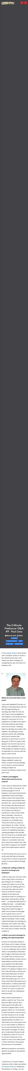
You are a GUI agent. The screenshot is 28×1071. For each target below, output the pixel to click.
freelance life (9, 644)
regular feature (11, 653)
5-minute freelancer (11, 641)
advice (20, 641)
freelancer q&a (19, 644)
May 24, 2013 (11, 636)
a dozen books (9, 1067)
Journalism (14, 638)
